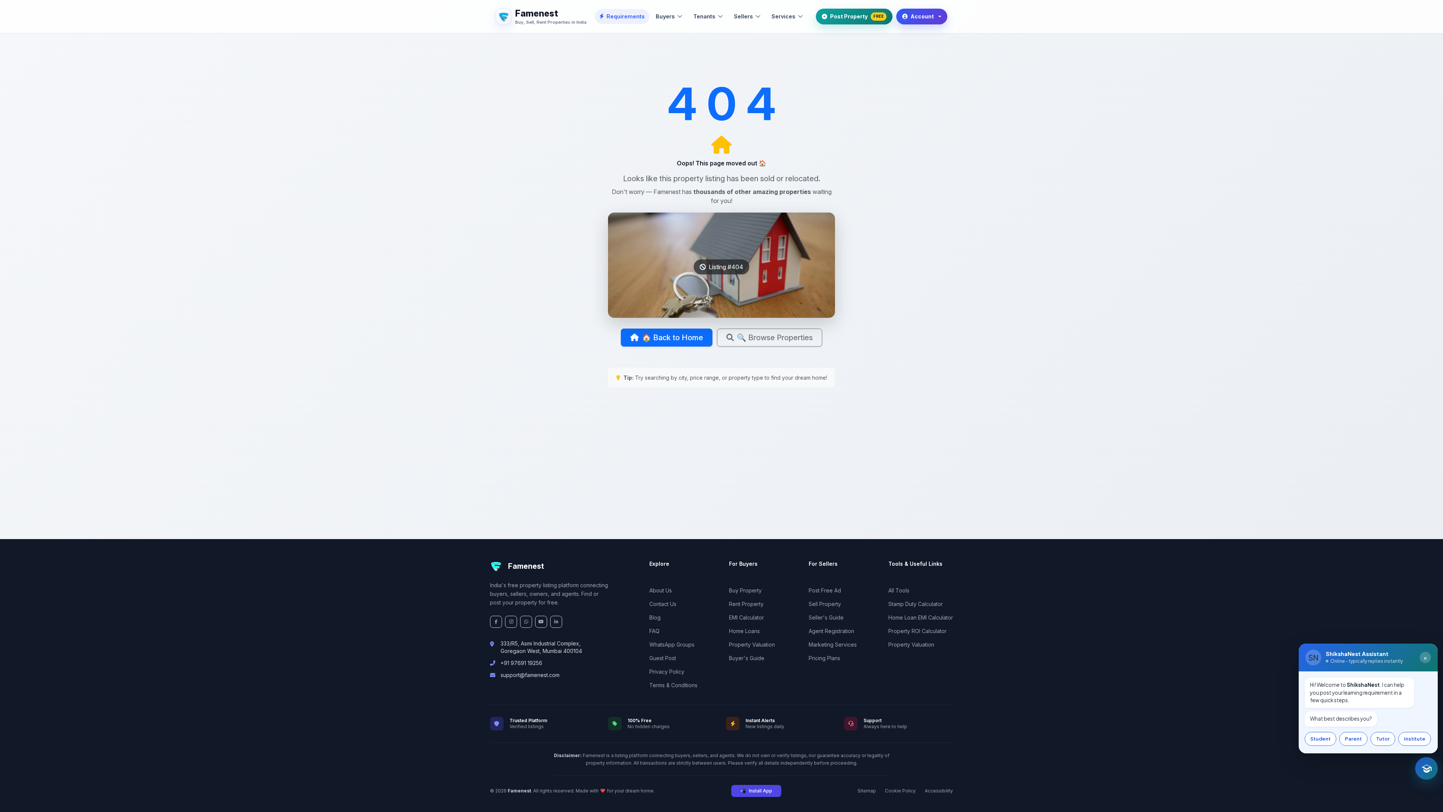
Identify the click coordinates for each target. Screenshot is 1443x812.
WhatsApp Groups (671, 644)
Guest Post (662, 658)
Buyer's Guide (746, 658)
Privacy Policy (666, 671)
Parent (1353, 739)
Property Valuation (752, 644)
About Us (660, 590)
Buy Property (745, 590)
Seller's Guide (826, 617)
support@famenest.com (530, 675)
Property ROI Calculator (917, 631)
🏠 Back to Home (672, 337)
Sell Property (825, 604)
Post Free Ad (825, 590)
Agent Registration (831, 631)
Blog (655, 617)
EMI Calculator (746, 617)
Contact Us (662, 604)
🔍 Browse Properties (775, 337)
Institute (1414, 739)
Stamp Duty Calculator (915, 604)
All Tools (898, 590)
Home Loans (744, 631)
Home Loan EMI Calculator (920, 617)
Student (1320, 739)
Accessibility (939, 791)
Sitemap (867, 791)
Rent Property (746, 604)
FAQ (654, 631)
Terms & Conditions (673, 685)
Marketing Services (833, 644)
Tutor (1383, 739)
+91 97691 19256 (521, 663)
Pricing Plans (824, 658)
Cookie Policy (900, 791)
